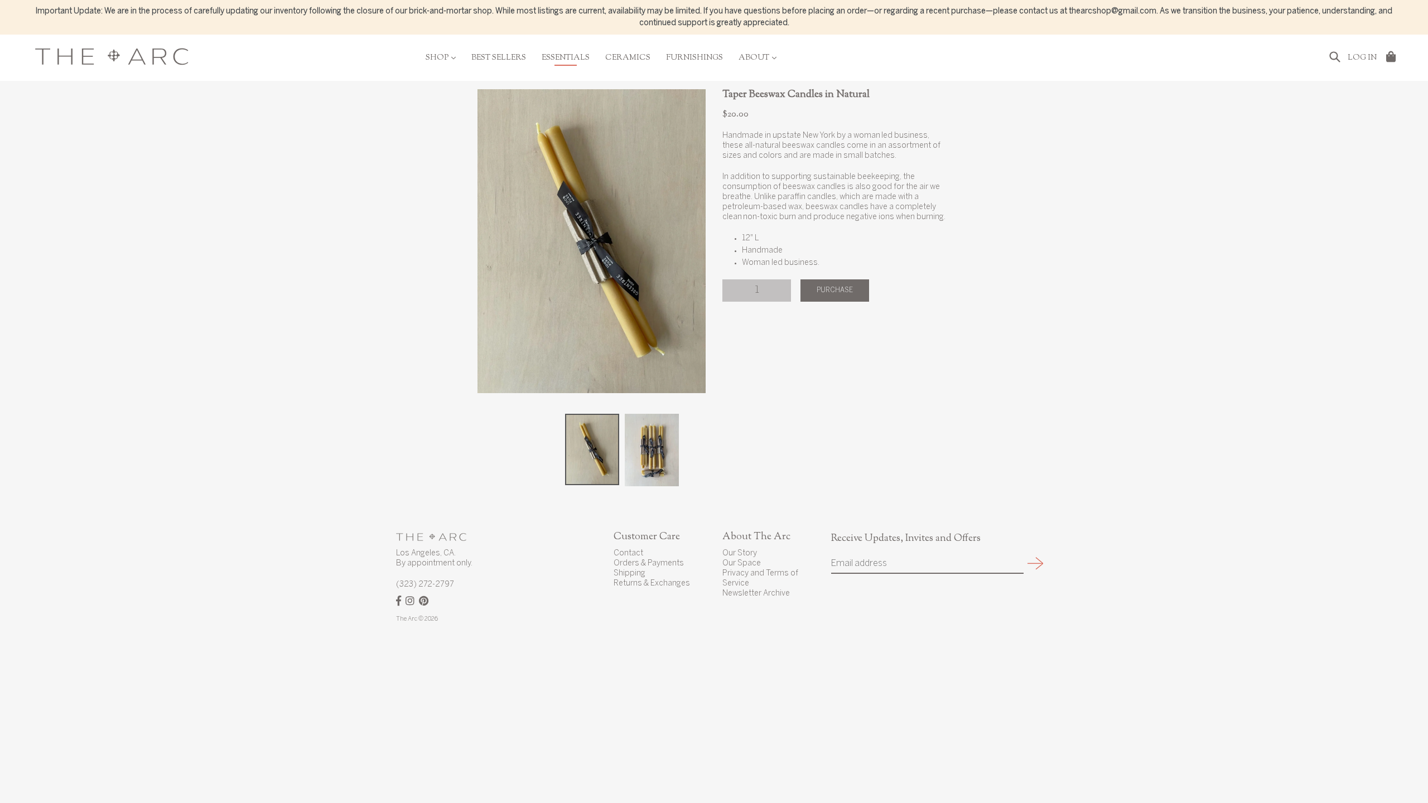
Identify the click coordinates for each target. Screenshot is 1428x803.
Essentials (566, 58)
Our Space (741, 563)
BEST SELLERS (498, 58)
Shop (441, 58)
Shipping (629, 573)
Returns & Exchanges (652, 583)
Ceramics (627, 58)
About (757, 58)
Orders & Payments (649, 563)
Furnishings (694, 58)
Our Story (739, 553)
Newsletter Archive (756, 593)
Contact (628, 553)
